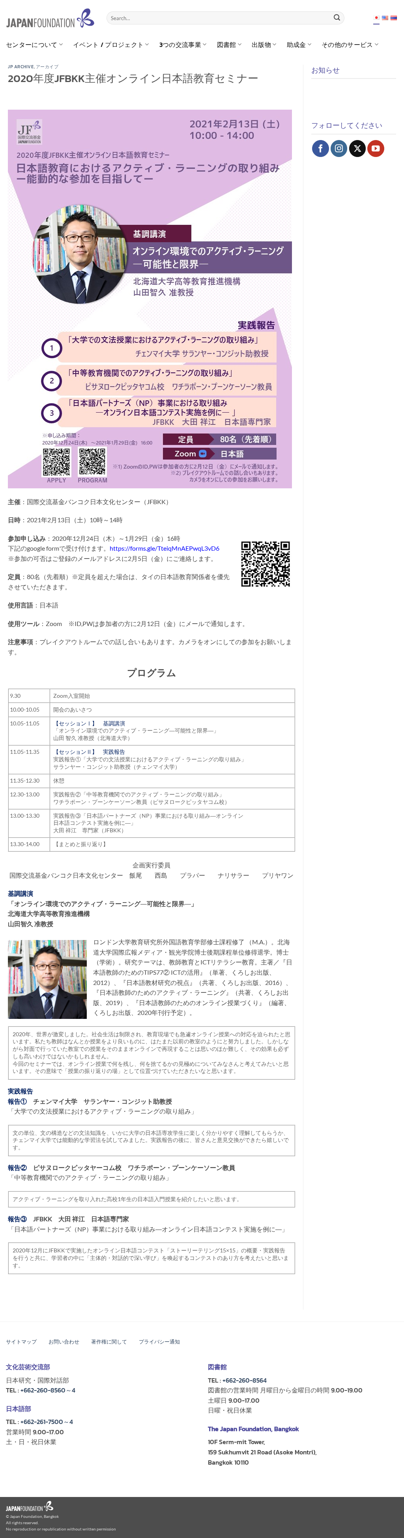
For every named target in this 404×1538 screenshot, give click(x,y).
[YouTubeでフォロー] (375, 148)
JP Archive (21, 67)
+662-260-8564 (245, 1380)
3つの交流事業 (180, 44)
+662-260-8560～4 (48, 1390)
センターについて (32, 44)
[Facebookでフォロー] (320, 148)
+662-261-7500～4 (47, 1421)
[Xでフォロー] (357, 148)
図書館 (226, 44)
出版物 (261, 44)
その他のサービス (347, 44)
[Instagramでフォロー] (339, 148)
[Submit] (337, 18)
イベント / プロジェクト (108, 44)
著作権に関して (109, 1342)
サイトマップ (21, 1342)
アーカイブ (47, 67)
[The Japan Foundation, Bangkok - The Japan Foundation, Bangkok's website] (50, 18)
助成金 (296, 44)
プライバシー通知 (159, 1342)
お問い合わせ (64, 1342)
